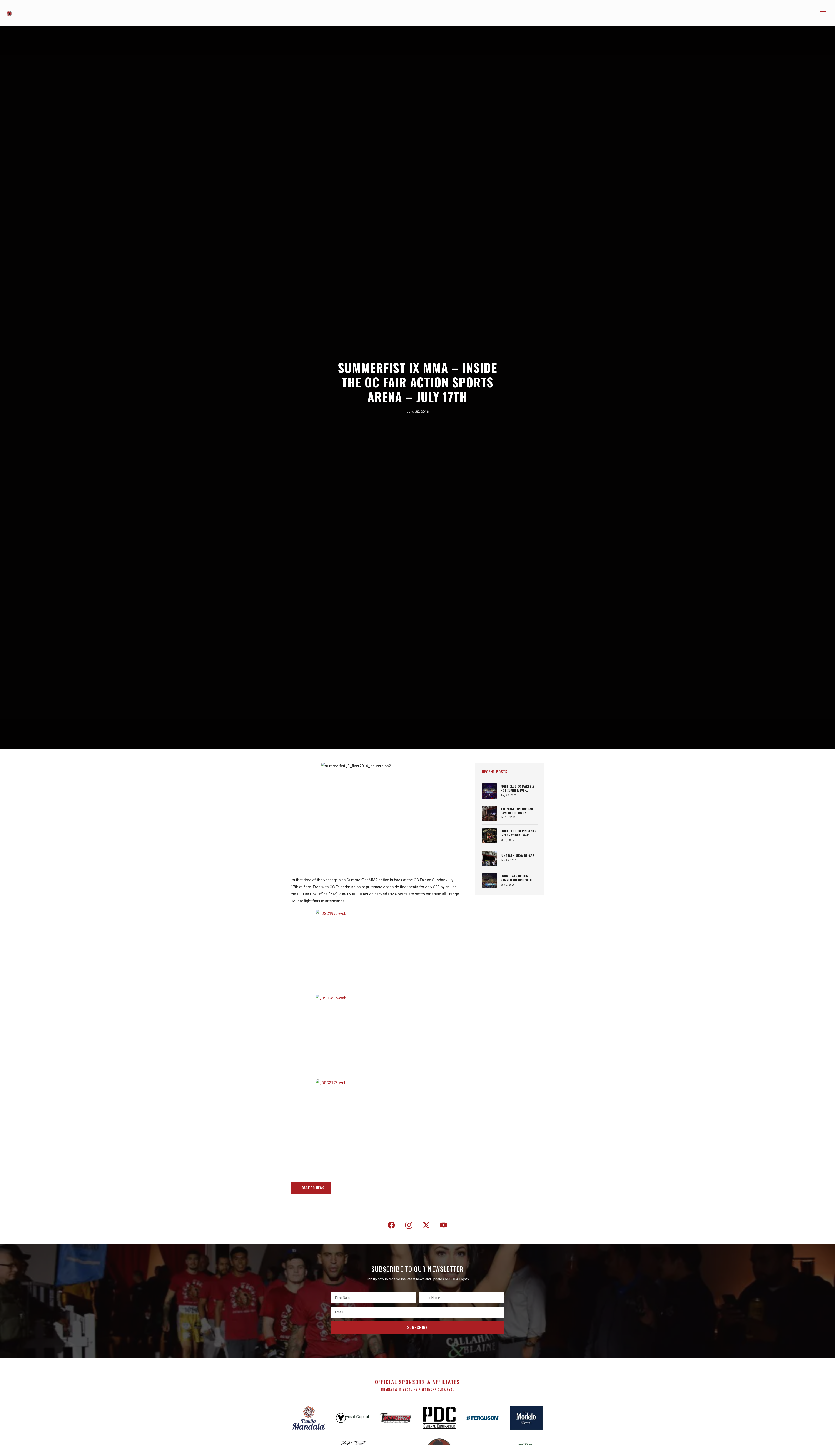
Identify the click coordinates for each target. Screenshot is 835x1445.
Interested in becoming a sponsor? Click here (417, 1389)
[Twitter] (426, 1226)
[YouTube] (443, 1226)
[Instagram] (408, 1226)
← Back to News (310, 1187)
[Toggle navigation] (823, 13)
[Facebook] (391, 1226)
